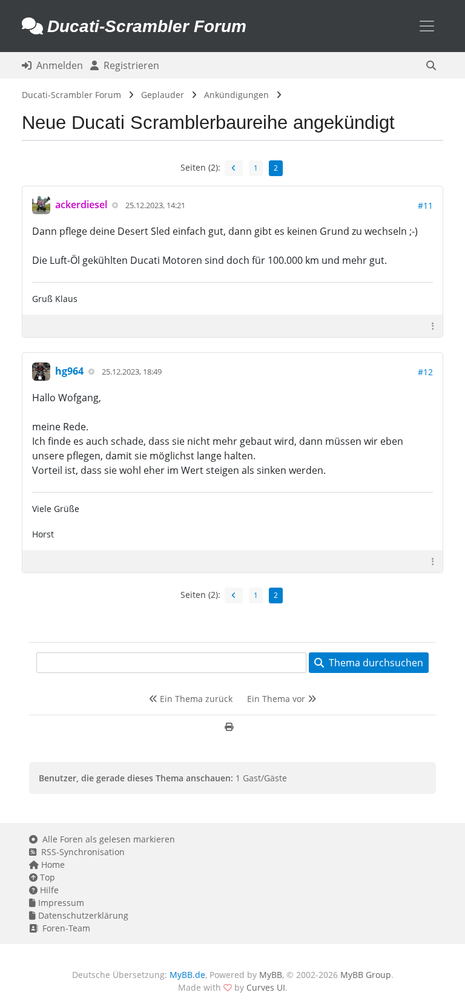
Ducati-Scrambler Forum (71, 94)
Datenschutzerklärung (82, 915)
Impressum (60, 902)
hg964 (69, 371)
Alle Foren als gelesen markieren (106, 839)
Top (46, 877)
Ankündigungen (236, 94)
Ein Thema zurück (194, 698)
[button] (431, 65)
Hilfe (48, 890)
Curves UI (265, 987)
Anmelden (57, 65)
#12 (425, 372)
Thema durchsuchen (373, 662)
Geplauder (162, 94)
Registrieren (129, 65)
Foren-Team (64, 928)
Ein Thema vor (277, 698)
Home (52, 864)
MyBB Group (365, 974)
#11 (425, 205)
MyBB (270, 974)
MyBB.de (187, 974)
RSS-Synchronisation (80, 852)
